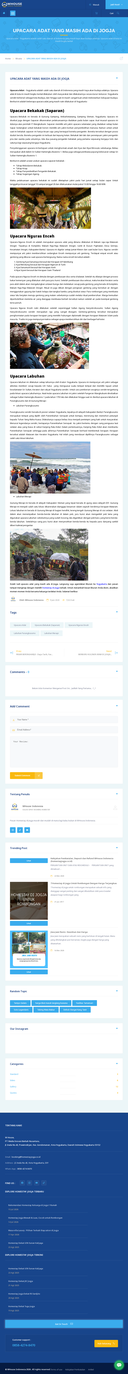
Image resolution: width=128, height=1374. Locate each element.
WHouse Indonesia (32, 806)
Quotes (13, 1093)
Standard (14, 1074)
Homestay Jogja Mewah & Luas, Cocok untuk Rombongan (35, 1217)
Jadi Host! (115, 4)
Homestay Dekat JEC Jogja (20, 1281)
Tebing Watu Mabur (46, 1009)
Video (12, 1080)
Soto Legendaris (21, 1009)
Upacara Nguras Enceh (79, 625)
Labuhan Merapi (51, 633)
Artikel (91, 1369)
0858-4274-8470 (24, 1168)
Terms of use (56, 1369)
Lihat (29, 860)
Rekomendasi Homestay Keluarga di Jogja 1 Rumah (32, 1205)
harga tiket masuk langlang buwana (51, 1003)
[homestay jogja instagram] (29, 1182)
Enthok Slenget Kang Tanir (75, 1009)
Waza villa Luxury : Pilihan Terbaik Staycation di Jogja (33, 1230)
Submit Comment (22, 775)
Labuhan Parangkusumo (25, 633)
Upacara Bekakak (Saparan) (47, 625)
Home (8, 58)
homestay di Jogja (50, 587)
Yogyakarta (101, 584)
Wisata (18, 58)
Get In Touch (61, 1324)
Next (95, 652)
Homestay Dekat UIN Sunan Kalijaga (25, 1243)
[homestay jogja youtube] (36, 1182)
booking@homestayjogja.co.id (26, 1156)
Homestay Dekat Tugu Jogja (21, 1306)
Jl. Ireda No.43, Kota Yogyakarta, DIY (31, 1162)
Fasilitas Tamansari (84, 1003)
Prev (34, 652)
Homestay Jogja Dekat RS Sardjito (24, 1293)
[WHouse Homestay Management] (12, 4)
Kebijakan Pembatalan (75, 1369)
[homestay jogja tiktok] (43, 1182)
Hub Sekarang (104, 1343)
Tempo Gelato (20, 1003)
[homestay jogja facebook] (22, 1182)
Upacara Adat (20, 625)
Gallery (13, 1086)
